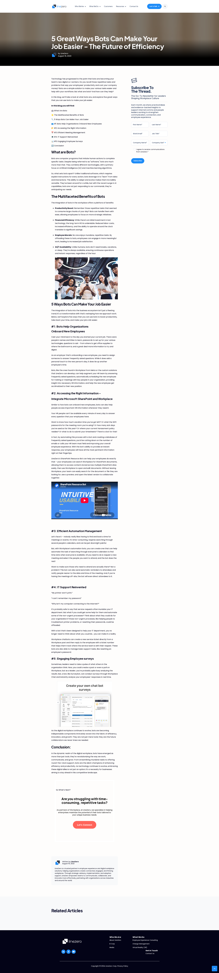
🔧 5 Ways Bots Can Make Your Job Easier (70, 119)
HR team (101, 373)
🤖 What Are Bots (59, 110)
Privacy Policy (122, 966)
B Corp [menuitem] (112, 944)
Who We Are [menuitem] (115, 937)
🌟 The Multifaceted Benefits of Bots (67, 115)
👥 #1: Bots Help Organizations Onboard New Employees (76, 123)
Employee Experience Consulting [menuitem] (145, 940)
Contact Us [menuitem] (150, 953)
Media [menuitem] (112, 947)
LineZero (64, 53)
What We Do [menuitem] (138, 937)
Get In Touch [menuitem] (152, 950)
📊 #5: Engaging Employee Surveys (67, 141)
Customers (108, 6)
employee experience (61, 446)
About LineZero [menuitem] (115, 940)
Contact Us (134, 6)
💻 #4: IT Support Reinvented (64, 137)
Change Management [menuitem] (141, 944)
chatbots (66, 639)
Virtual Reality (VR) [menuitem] (140, 947)
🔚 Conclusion (57, 145)
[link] (59, 6)
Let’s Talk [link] (153, 6)
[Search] (165, 6)
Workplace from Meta (85, 370)
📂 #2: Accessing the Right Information (68, 128)
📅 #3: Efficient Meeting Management (68, 132)
